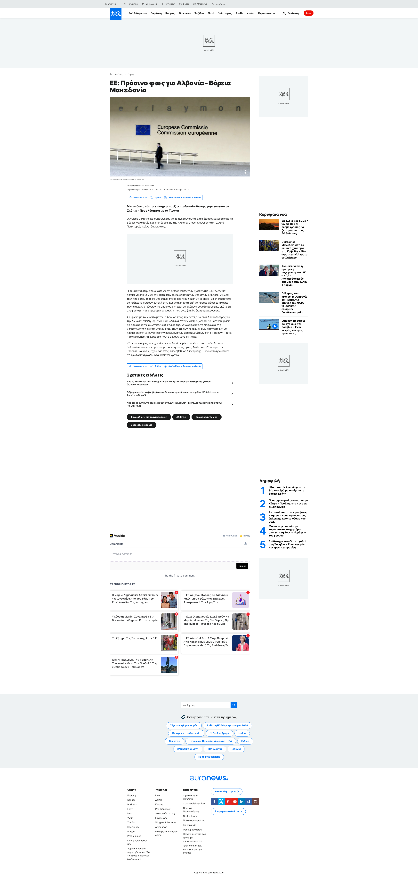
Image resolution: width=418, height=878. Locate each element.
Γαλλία (245, 741)
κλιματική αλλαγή (187, 749)
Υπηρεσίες (161, 789)
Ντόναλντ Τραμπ (219, 733)
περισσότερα (190, 789)
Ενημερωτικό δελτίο (227, 811)
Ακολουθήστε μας (165, 813)
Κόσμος (170, 13)
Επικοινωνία (189, 825)
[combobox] (230, 4)
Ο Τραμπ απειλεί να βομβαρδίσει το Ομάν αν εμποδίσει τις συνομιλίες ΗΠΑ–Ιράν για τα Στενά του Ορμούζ (173, 393)
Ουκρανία (174, 741)
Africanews (161, 827)
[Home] (111, 74)
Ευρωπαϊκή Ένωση (206, 416)
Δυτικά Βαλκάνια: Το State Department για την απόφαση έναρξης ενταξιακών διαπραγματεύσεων (169, 383)
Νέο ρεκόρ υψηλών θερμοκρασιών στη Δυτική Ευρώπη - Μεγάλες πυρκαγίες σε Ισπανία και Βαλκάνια (174, 404)
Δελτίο (158, 800)
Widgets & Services (165, 822)
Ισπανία (236, 749)
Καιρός (159, 804)
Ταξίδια (199, 13)
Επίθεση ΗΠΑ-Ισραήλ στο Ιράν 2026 (227, 725)
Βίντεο (131, 831)
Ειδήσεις (119, 74)
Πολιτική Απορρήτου (194, 820)
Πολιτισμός (224, 13)
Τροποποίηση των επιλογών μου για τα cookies (194, 849)
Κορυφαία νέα (273, 214)
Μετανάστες (215, 749)
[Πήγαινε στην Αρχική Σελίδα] (115, 14)
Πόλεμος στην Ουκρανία (186, 733)
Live (308, 13)
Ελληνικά (112, 4)
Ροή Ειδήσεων (138, 13)
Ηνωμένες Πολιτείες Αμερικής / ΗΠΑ (211, 741)
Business (184, 13)
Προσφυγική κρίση (209, 756)
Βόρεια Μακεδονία (141, 424)
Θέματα (131, 789)
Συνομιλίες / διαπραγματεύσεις (149, 416)
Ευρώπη (156, 13)
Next (211, 13)
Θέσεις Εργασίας (192, 829)
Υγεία (250, 13)
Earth (239, 13)
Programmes (134, 836)
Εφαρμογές (161, 818)
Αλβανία (181, 416)
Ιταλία (242, 733)
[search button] (213, 4)
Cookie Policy (190, 816)
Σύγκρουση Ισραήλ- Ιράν (184, 725)
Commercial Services (194, 803)
